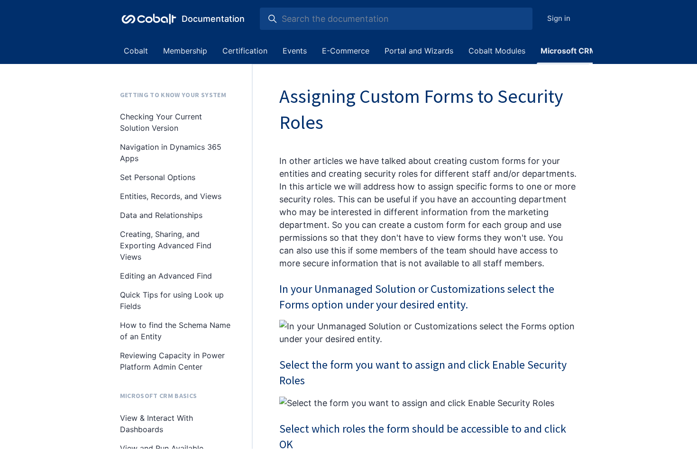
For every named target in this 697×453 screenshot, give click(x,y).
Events (295, 50)
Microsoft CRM (568, 50)
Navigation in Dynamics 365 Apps (170, 152)
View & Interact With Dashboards (156, 423)
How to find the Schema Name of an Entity (175, 330)
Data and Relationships (161, 215)
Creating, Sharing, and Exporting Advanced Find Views (165, 245)
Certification (244, 50)
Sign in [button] (558, 18)
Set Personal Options (157, 177)
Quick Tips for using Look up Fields (172, 300)
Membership (185, 50)
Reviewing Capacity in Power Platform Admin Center (172, 361)
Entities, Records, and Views (170, 196)
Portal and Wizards (419, 50)
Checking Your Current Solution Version (161, 122)
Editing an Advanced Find (166, 276)
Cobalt (136, 50)
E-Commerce (345, 50)
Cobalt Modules (496, 50)
